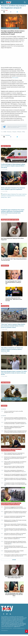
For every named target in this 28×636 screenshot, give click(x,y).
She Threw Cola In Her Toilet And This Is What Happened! (14, 577)
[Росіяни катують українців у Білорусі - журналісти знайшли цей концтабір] (14, 495)
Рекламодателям (4, 630)
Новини (19, 131)
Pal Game (14, 597)
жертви (14, 131)
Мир (24, 131)
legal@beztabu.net (17, 626)
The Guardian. (15, 77)
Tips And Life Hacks (14, 579)
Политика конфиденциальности (19, 628)
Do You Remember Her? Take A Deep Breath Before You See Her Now (14, 594)
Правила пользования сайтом (6, 628)
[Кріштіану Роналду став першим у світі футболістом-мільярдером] (14, 441)
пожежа (10, 131)
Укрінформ (7, 135)
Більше (14, 559)
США (5, 131)
